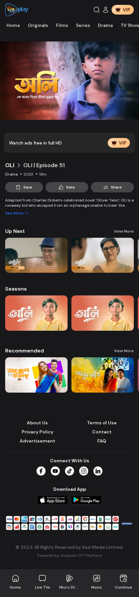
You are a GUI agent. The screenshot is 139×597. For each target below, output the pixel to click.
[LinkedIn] (97, 471)
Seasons (16, 288)
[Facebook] (41, 471)
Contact (102, 432)
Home (13, 25)
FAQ (101, 441)
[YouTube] (55, 471)
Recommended (24, 350)
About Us (37, 423)
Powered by (69, 555)
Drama (105, 25)
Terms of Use (102, 423)
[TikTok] (69, 471)
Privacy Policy (37, 432)
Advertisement (37, 441)
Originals (38, 25)
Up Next (15, 231)
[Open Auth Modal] (105, 9)
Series (83, 25)
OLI (9, 165)
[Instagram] (83, 471)
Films (62, 25)
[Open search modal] (96, 9)
